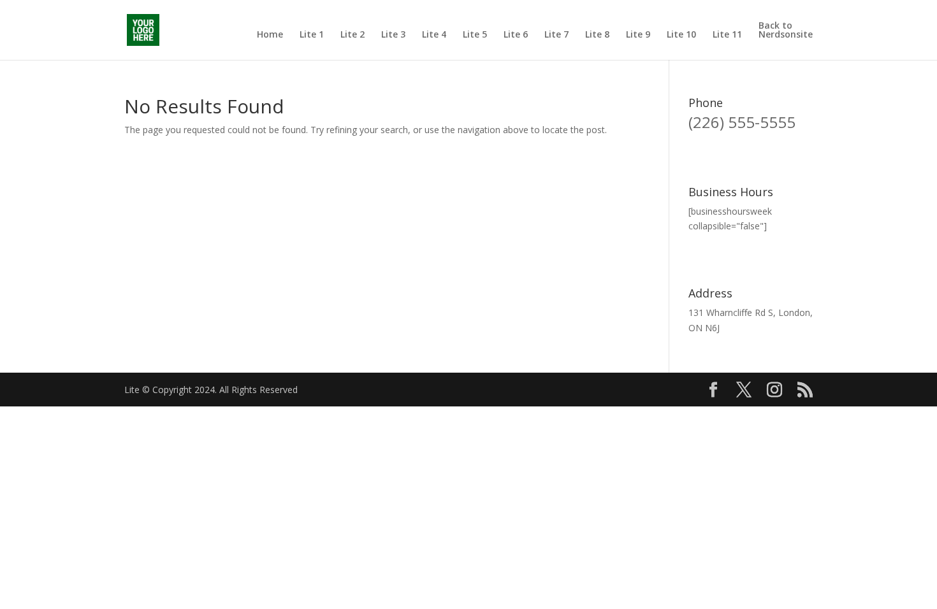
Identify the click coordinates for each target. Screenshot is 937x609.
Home (270, 35)
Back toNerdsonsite (786, 30)
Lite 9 (638, 35)
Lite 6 (516, 35)
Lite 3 (393, 35)
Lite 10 (681, 35)
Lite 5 (475, 35)
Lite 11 (727, 35)
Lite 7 (556, 35)
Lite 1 (312, 35)
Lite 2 (352, 35)
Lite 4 (434, 35)
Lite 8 (597, 35)
